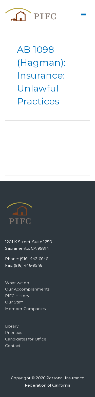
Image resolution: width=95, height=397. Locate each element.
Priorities (13, 332)
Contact (13, 345)
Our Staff (14, 302)
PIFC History (17, 295)
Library (11, 326)
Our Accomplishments (27, 289)
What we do (17, 282)
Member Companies (25, 308)
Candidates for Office (25, 339)
